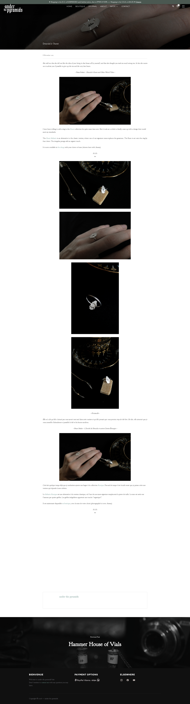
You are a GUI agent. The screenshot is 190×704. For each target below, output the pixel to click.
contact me (45, 682)
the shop (61, 147)
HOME (69, 6)
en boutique (66, 503)
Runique (101, 485)
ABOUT (103, 6)
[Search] (173, 6)
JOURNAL (92, 6)
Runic (72, 129)
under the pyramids (69, 596)
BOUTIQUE (80, 6)
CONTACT (125, 6)
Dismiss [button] (138, 2)
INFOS (112, 6)
